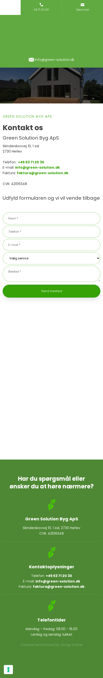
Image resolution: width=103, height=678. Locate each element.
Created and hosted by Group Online (52, 644)
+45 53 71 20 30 (31, 162)
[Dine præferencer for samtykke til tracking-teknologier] (8, 669)
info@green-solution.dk (37, 167)
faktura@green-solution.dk (43, 173)
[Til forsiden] (51, 36)
